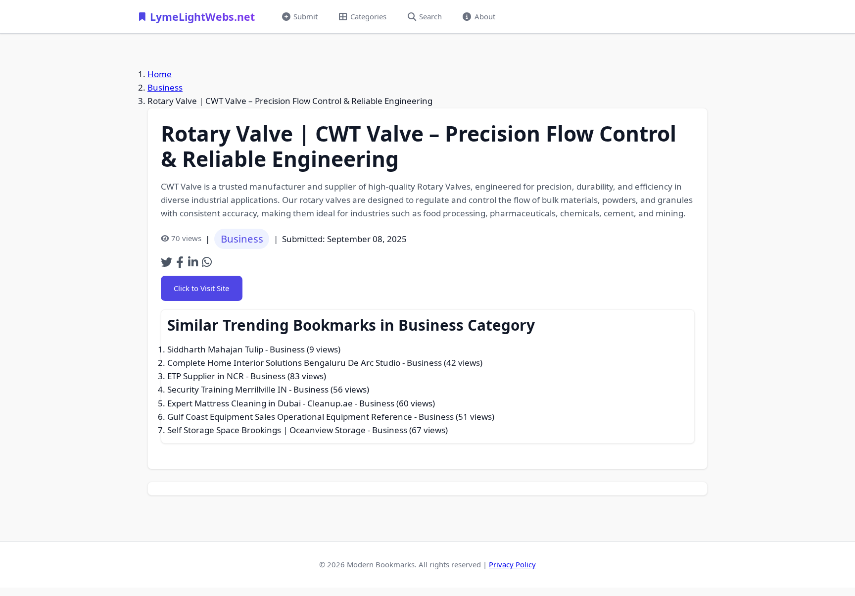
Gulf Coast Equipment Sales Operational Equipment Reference (289, 416)
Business (165, 87)
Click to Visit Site (201, 288)
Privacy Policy (512, 564)
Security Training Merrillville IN (227, 389)
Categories (368, 16)
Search (430, 16)
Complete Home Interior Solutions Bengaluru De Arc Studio (283, 362)
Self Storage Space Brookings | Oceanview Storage (266, 430)
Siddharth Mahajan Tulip (215, 349)
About (485, 16)
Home (159, 74)
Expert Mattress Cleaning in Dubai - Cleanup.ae (260, 403)
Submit (305, 16)
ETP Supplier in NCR (205, 376)
